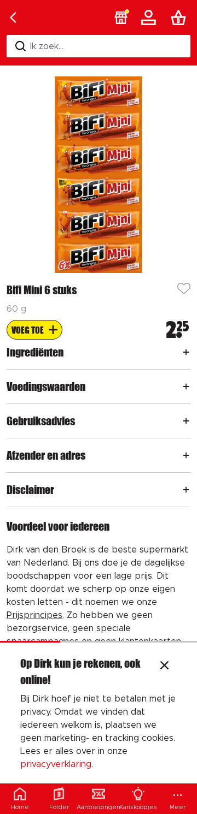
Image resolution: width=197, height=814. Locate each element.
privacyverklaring (55, 764)
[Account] (150, 17)
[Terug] (13, 17)
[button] (121, 17)
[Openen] (186, 352)
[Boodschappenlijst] (180, 17)
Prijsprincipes (34, 615)
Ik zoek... (46, 46)
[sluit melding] (164, 666)
